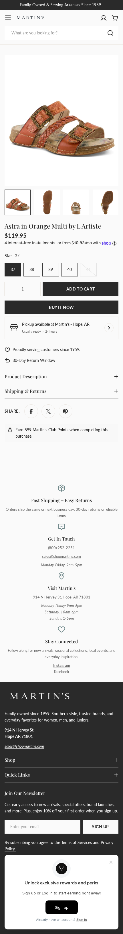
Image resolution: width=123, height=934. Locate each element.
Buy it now (61, 307)
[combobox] (61, 33)
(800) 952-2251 (61, 548)
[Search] (110, 33)
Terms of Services (76, 842)
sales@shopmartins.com (61, 556)
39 (50, 269)
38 (31, 269)
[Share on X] (48, 411)
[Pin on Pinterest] (65, 411)
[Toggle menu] (8, 17)
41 (91, 271)
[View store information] (109, 327)
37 (13, 269)
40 (69, 269)
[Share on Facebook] (31, 411)
